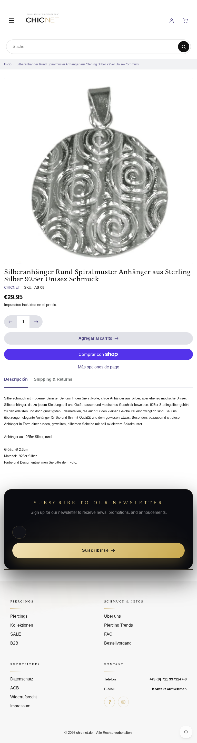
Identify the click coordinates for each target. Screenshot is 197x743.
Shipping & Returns (53, 379)
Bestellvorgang (118, 643)
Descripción (16, 379)
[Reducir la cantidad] (10, 321)
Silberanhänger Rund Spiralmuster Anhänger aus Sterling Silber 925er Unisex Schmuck (77, 64)
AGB (14, 688)
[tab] (19, 381)
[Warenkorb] (185, 20)
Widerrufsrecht (23, 697)
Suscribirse (95, 550)
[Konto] (171, 20)
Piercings (18, 616)
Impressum (20, 706)
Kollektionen (21, 625)
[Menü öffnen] (11, 20)
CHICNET (12, 287)
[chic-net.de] (42, 19)
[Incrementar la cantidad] (36, 321)
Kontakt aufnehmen (169, 689)
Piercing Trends (118, 625)
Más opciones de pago (98, 367)
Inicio (8, 64)
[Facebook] (109, 702)
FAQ (108, 634)
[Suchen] (183, 46)
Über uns (112, 616)
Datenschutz (21, 679)
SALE (15, 634)
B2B (14, 643)
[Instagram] (123, 702)
